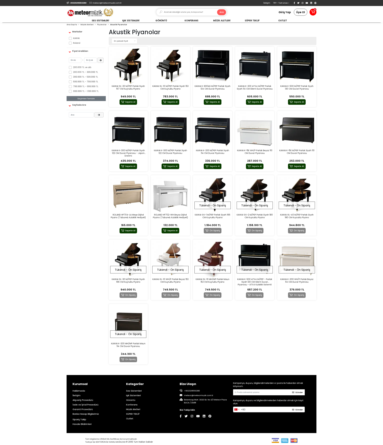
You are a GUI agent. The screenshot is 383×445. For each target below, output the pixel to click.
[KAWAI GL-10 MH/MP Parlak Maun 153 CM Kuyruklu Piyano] (212, 259)
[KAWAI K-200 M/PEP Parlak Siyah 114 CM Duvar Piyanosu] (212, 130)
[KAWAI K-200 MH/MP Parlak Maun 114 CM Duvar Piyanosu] (128, 323)
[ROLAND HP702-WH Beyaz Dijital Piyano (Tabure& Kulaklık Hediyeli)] (170, 195)
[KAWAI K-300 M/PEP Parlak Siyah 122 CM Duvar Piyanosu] (170, 130)
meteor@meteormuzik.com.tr (198, 395)
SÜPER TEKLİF (133, 413)
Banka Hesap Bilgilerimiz (86, 413)
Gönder (299, 392)
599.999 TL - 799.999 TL (85, 81)
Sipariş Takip (79, 419)
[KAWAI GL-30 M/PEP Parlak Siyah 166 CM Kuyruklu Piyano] (128, 259)
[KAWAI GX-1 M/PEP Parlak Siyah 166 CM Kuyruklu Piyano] (212, 195)
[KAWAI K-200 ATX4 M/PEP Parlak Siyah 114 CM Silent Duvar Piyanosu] (255, 66)
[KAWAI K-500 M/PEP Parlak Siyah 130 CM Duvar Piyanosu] (297, 66)
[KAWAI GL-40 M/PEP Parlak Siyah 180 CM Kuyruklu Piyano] (297, 195)
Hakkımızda (79, 390)
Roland (76, 42)
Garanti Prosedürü (83, 409)
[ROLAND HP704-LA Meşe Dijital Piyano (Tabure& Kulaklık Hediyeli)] (128, 195)
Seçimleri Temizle (86, 98)
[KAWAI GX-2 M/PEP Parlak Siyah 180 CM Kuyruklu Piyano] (255, 195)
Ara (221, 12)
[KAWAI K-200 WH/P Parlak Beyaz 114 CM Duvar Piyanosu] (297, 259)
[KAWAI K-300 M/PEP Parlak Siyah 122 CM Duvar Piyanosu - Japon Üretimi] (128, 130)
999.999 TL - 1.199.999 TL (86, 91)
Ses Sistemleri (134, 390)
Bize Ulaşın (188, 384)
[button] (313, 12)
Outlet (129, 418)
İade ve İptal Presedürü (85, 404)
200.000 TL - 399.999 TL (85, 72)
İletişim (266, 2)
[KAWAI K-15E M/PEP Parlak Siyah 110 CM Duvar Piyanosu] (297, 130)
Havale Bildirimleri (82, 424)
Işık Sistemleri (133, 395)
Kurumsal (80, 384)
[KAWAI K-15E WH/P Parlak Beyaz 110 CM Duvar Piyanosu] (255, 130)
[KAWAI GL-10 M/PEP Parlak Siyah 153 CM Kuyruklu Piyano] (170, 66)
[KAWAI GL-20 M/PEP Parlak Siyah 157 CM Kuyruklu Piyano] (128, 66)
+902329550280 (192, 390)
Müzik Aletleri (133, 409)
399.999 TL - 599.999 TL (85, 76)
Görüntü (130, 400)
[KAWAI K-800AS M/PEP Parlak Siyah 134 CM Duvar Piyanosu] (212, 66)
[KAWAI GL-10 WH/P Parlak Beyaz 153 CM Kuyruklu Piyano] (170, 259)
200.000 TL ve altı (82, 67)
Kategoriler (135, 384)
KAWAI (76, 38)
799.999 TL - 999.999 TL (85, 86)
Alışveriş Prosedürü (83, 400)
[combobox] (236, 409)
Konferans (131, 404)
